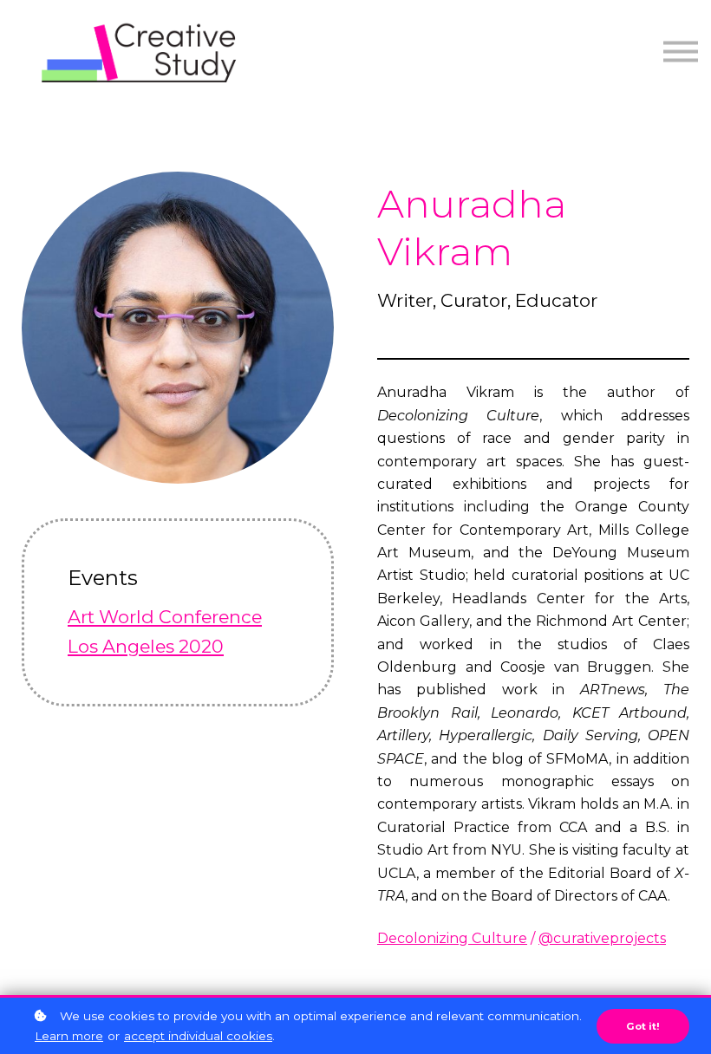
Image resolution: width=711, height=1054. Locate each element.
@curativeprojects (602, 938)
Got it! (643, 1026)
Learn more (69, 1036)
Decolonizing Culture (452, 938)
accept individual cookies (198, 1036)
